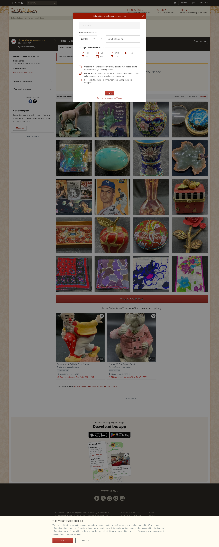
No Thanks (118, 98)
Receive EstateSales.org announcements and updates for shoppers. (108, 81)
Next (110, 93)
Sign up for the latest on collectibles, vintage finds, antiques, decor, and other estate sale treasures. (111, 74)
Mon (87, 53)
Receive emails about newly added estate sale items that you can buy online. (110, 68)
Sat (101, 57)
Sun (116, 57)
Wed (117, 53)
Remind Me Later (104, 98)
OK (62, 540)
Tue (101, 53)
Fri (87, 57)
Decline (85, 540)
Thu (131, 53)
